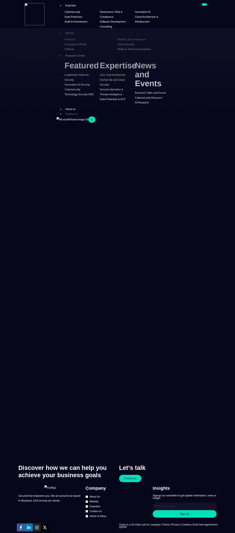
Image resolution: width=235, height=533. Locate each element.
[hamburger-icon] (204, 4)
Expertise (70, 5)
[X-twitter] (45, 527)
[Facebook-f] (21, 527)
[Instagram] (37, 527)
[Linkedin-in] (29, 527)
